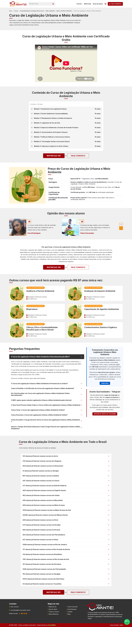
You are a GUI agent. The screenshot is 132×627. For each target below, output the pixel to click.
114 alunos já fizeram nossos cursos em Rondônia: (42, 554)
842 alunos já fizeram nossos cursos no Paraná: (41, 530)
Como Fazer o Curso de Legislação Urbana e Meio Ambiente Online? (38, 410)
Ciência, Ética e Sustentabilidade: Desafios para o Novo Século (42, 328)
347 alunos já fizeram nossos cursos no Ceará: (41, 481)
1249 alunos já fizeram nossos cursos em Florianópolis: (44, 569)
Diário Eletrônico (54, 614)
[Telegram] (26, 613)
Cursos (16, 11)
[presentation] (121, 225)
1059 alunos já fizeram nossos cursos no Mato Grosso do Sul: (47, 510)
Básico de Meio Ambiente (64, 11)
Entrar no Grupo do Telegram (105, 414)
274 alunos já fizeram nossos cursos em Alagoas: (42, 461)
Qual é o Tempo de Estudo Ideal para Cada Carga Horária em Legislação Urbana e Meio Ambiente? (45, 428)
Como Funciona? (73, 606)
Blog (69, 614)
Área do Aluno (53, 609)
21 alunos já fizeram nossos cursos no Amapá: (41, 471)
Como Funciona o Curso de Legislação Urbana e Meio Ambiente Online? (39, 415)
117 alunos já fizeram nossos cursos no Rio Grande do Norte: (46, 549)
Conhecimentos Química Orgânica (100, 327)
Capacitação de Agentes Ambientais (101, 309)
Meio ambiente (50, 11)
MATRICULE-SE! (54, 156)
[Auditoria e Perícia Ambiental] (17, 293)
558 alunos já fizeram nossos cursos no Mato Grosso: (44, 505)
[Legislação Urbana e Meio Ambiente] (27, 185)
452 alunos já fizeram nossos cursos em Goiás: (41, 495)
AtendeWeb (52, 625)
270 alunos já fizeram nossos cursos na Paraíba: (42, 525)
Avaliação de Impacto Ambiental (99, 291)
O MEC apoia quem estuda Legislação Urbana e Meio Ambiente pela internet (41, 400)
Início (10, 11)
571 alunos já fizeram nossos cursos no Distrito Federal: (45, 486)
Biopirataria (31, 309)
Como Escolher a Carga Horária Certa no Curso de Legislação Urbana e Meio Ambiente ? (45, 421)
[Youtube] (22, 613)
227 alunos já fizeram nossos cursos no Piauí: (40, 540)
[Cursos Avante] (99, 607)
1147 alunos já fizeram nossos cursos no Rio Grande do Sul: (46, 559)
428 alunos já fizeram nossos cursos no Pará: (40, 520)
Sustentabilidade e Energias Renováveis (32, 11)
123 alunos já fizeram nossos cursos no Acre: (40, 456)
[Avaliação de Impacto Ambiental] (74, 293)
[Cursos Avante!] (18, 4)
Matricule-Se (52, 606)
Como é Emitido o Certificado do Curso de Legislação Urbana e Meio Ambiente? (42, 388)
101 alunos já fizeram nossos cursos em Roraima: (42, 564)
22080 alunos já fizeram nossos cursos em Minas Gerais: (45, 515)
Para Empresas (72, 609)
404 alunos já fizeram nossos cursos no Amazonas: (43, 466)
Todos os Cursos (54, 611)
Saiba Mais (104, 383)
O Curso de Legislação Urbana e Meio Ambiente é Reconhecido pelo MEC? (40, 357)
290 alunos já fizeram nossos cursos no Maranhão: (43, 500)
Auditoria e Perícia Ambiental (40, 291)
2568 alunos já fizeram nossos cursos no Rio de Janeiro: (45, 544)
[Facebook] (24, 613)
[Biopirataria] (17, 311)
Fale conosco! (78, 592)
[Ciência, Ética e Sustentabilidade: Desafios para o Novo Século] (17, 330)
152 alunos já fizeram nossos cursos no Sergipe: (42, 574)
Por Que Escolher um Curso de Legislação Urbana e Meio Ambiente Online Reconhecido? (40, 394)
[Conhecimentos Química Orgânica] (74, 330)
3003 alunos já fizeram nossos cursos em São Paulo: (43, 579)
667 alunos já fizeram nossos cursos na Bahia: (41, 476)
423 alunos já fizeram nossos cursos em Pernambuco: (44, 535)
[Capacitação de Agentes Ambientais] (74, 311)
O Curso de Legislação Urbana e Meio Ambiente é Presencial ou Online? (39, 383)
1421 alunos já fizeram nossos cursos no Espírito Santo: (44, 490)
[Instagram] (20, 613)
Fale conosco (78, 156)
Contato (70, 611)
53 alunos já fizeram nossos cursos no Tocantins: (42, 584)
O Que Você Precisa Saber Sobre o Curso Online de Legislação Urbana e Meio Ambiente (45, 405)
